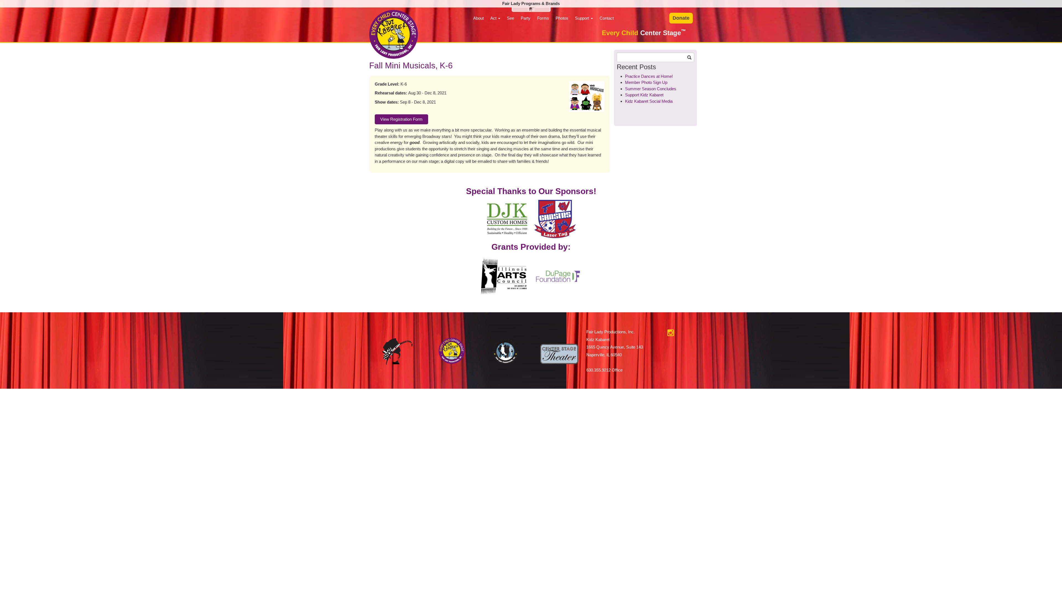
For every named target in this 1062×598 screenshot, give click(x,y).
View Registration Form (401, 119)
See (510, 18)
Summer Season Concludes (650, 88)
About (478, 18)
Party (525, 18)
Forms (543, 18)
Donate (681, 18)
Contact (607, 18)
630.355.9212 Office (604, 370)
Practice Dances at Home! (649, 76)
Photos (562, 18)
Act (494, 18)
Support (582, 18)
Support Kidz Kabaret (644, 94)
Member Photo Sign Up (646, 82)
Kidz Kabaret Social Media (649, 101)
